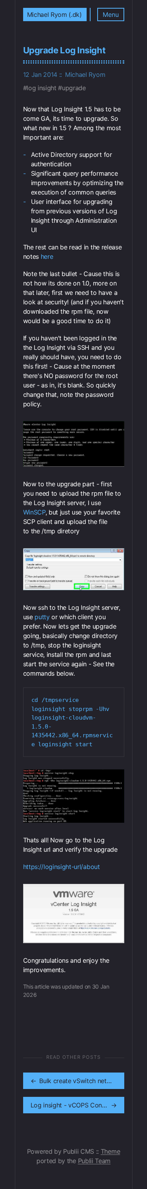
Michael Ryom (85, 74)
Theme (110, 1151)
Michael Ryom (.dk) (54, 14)
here (47, 256)
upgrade (73, 88)
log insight (41, 88)
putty (41, 617)
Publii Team (94, 1161)
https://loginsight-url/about (61, 867)
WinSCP (34, 512)
